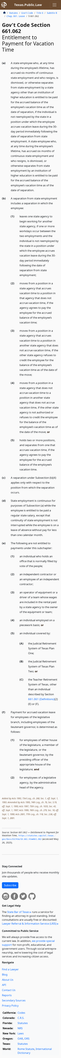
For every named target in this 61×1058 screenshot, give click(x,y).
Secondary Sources (14, 1000)
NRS (20, 1028)
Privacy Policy (10, 1005)
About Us (7, 980)
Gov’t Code (27, 12)
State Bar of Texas (18, 912)
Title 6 (39, 12)
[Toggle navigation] (54, 5)
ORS (26, 1038)
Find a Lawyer (10, 969)
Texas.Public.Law (28, 5)
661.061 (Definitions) (41, 699)
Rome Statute (26, 1049)
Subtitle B (52, 12)
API (4, 985)
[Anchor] (36, 190)
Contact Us (8, 990)
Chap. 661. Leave (16, 16)
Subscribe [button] (10, 885)
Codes (21, 1012)
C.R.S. (21, 1018)
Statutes (13, 12)
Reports (7, 995)
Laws (21, 1033)
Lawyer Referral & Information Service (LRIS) (29, 923)
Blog (4, 974)
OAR (20, 1038)
